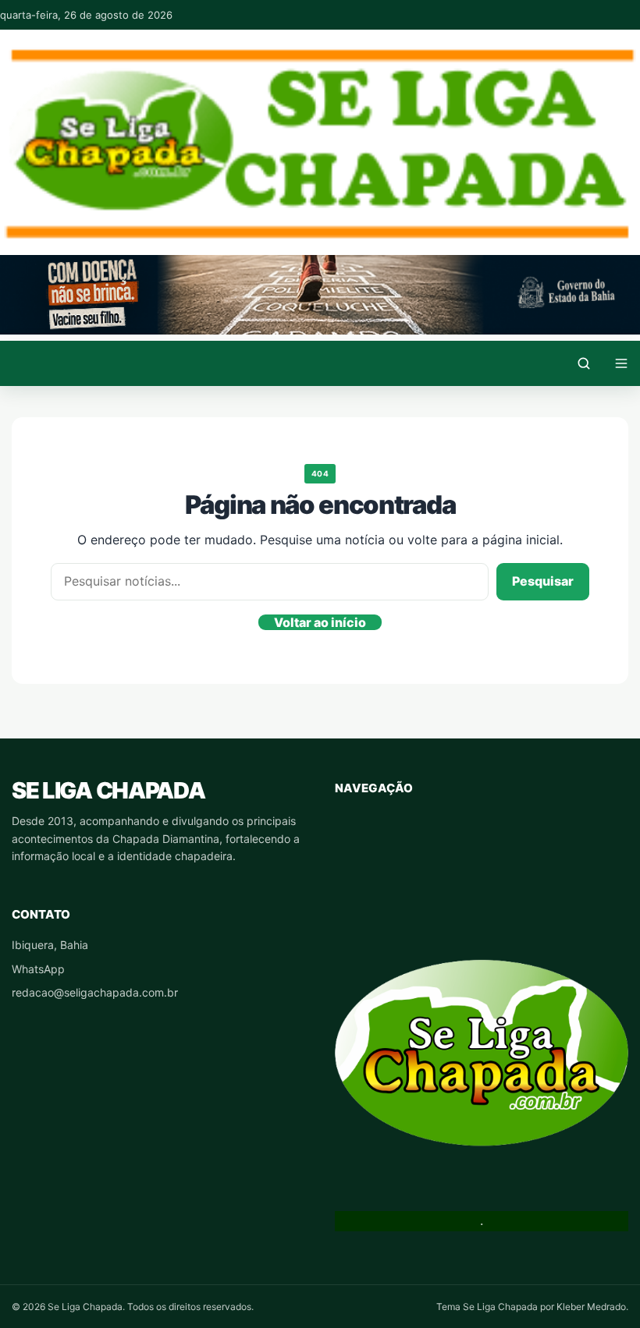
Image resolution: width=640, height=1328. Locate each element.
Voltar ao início (320, 622)
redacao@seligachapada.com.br (95, 992)
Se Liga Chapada (108, 790)
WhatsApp (38, 969)
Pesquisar (543, 581)
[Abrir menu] (621, 363)
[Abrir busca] (584, 363)
